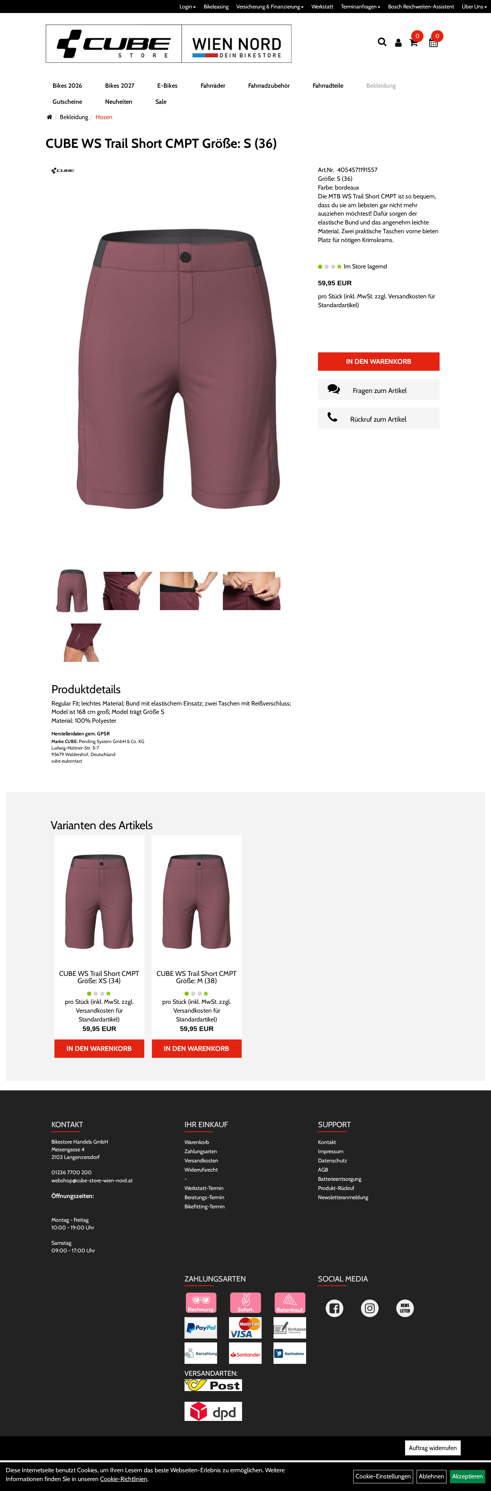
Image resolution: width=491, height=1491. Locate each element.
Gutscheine (67, 101)
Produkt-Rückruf (336, 1188)
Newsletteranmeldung (343, 1197)
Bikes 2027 (119, 85)
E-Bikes (167, 85)
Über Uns (472, 6)
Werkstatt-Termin (204, 1188)
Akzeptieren (467, 1476)
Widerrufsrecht (201, 1169)
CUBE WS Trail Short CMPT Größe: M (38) (197, 977)
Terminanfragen (359, 6)
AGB (323, 1169)
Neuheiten (118, 101)
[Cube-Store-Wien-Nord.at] (169, 44)
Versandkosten (201, 1160)
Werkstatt (322, 6)
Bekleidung (381, 85)
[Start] (50, 117)
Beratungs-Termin (204, 1197)
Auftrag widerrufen (433, 1448)
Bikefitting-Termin (205, 1206)
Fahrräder (213, 85)
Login (186, 6)
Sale (160, 101)
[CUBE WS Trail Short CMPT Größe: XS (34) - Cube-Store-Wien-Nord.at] (99, 901)
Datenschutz (332, 1160)
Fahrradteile (328, 85)
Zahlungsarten (201, 1151)
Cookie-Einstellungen (383, 1476)
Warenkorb (197, 1142)
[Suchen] (382, 41)
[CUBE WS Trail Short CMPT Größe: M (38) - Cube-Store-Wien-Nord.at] (197, 901)
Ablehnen (431, 1476)
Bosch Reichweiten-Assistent (421, 6)
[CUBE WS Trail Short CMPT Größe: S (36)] (178, 368)
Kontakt (327, 1142)
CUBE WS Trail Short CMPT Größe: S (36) (161, 143)
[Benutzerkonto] (398, 42)
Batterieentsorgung (339, 1178)
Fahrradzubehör (269, 85)
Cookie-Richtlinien (123, 1479)
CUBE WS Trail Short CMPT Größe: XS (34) (99, 977)
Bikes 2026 (67, 85)
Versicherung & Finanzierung (268, 6)
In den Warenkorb (378, 361)
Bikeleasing (216, 6)
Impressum (330, 1151)
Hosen (104, 117)
